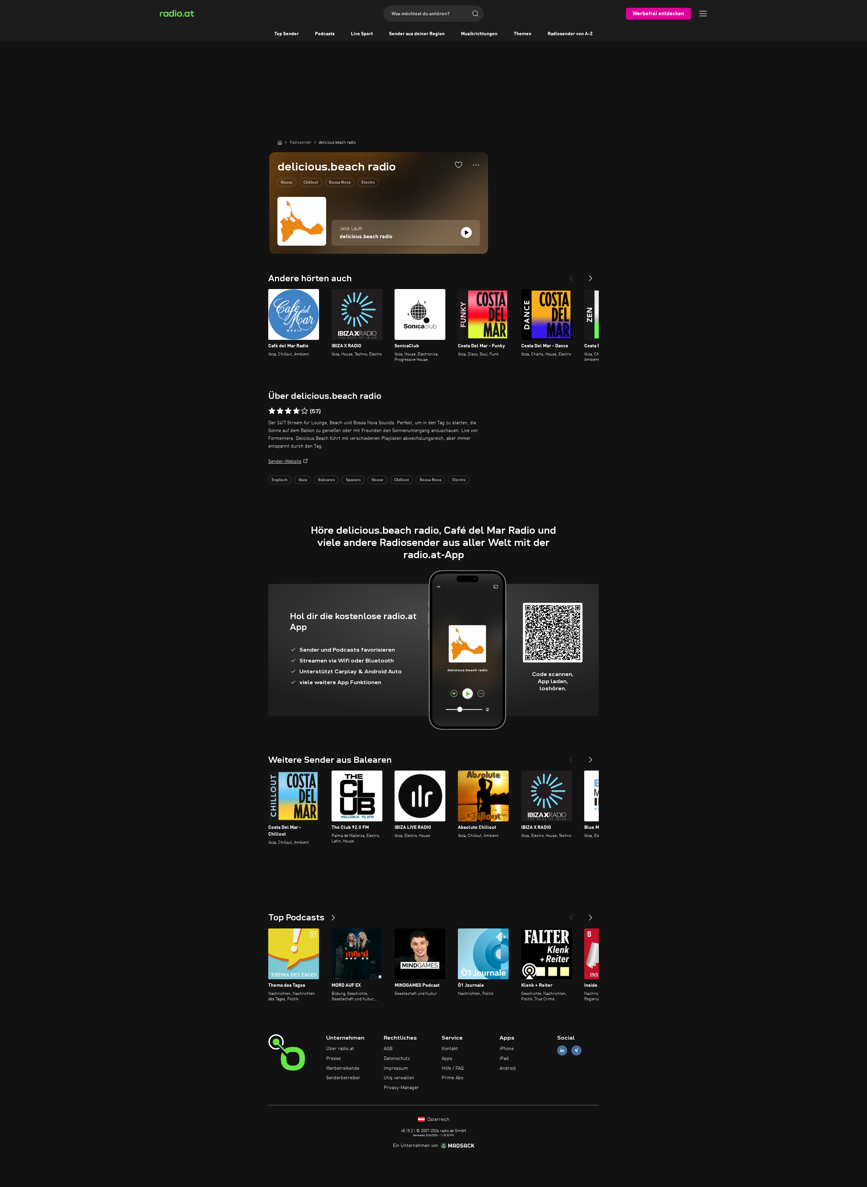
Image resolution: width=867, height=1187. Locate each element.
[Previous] (571, 275)
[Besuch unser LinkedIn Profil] (562, 1050)
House (287, 183)
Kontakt (450, 1048)
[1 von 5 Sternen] (272, 411)
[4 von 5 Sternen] (296, 411)
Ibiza (302, 480)
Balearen (326, 480)
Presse (333, 1058)
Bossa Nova (340, 183)
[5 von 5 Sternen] (304, 411)
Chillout (310, 183)
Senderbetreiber (343, 1078)
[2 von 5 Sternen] (280, 411)
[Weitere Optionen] (476, 165)
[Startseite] (279, 142)
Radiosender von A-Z (570, 34)
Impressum (396, 1068)
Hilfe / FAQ (453, 1068)
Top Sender (286, 34)
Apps (447, 1058)
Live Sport (362, 34)
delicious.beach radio (366, 237)
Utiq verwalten (399, 1078)
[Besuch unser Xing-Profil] (576, 1050)
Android (508, 1068)
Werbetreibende (342, 1068)
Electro (368, 183)
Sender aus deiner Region (417, 34)
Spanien (353, 480)
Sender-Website (284, 461)
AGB (388, 1048)
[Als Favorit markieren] (458, 164)
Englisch (280, 480)
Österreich (437, 1119)
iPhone (507, 1048)
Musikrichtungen (479, 34)
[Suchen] (475, 13)
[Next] (591, 275)
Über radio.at (340, 1048)
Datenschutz (397, 1058)
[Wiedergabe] (466, 232)
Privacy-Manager (401, 1087)
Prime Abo (452, 1078)
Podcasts (325, 34)
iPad (504, 1058)
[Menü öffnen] (703, 13)
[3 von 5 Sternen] (288, 411)
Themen (522, 34)
